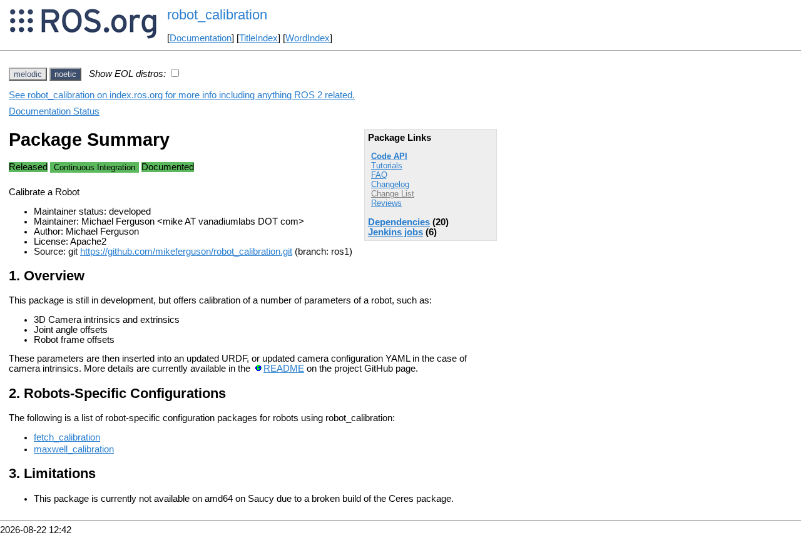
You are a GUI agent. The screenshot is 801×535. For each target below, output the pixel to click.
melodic (28, 74)
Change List (392, 193)
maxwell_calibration (74, 449)
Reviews (386, 203)
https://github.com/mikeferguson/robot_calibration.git (186, 252)
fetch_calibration (67, 437)
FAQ (379, 175)
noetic (65, 74)
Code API (389, 156)
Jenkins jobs (395, 232)
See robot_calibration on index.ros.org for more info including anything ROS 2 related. (182, 95)
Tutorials (386, 165)
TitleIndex (258, 38)
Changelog (390, 184)
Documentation (201, 38)
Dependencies (399, 222)
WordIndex (307, 38)
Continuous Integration (94, 167)
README (283, 369)
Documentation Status (54, 111)
